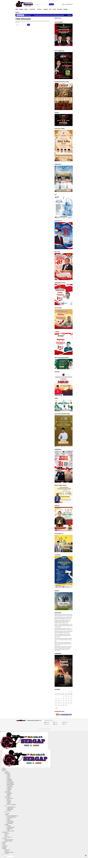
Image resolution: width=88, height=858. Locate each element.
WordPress (66, 722)
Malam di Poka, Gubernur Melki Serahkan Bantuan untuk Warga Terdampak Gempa (62, 643)
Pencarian (51, 4)
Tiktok (65, 724)
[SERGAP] (24, 4)
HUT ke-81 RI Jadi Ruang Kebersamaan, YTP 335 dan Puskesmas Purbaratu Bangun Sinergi (63, 625)
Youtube (56, 724)
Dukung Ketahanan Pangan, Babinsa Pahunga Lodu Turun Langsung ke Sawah (63, 639)
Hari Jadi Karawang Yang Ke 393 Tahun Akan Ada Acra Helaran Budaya (63, 618)
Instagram (47, 724)
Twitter (56, 722)
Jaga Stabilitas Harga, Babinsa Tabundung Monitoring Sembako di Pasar (63, 629)
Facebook (47, 722)
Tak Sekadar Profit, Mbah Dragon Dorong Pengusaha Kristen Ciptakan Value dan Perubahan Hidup (53, 15)
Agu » (57, 708)
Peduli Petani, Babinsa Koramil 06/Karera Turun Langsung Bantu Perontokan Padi (62, 635)
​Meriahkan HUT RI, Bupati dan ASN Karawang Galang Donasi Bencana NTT (63, 615)
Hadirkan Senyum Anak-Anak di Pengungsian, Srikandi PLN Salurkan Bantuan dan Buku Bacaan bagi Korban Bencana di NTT (63, 648)
